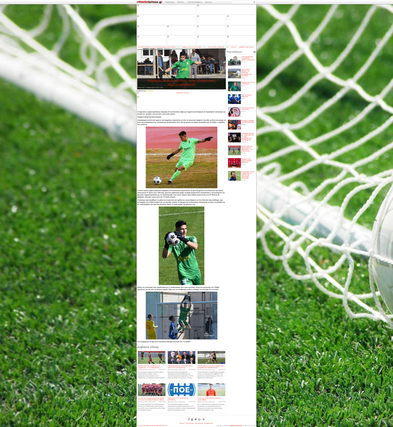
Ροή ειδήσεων (234, 51)
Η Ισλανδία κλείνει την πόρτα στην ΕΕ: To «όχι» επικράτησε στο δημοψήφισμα (223, 47)
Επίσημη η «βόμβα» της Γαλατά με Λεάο (180, 47)
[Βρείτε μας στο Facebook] (189, 419)
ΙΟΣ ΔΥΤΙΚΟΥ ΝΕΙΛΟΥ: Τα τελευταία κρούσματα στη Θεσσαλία (246, 73)
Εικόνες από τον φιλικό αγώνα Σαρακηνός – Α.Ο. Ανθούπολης (149, 366)
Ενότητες (208, 2)
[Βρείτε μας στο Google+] (199, 419)
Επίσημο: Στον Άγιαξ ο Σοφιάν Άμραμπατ (246, 160)
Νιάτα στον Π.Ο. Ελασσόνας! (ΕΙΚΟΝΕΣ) (178, 398)
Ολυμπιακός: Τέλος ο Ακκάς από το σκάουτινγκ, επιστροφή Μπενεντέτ (247, 175)
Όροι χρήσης (199, 423)
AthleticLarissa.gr (236, 425)
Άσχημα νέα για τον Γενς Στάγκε (247, 83)
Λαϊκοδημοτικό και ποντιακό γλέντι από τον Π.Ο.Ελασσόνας (180, 366)
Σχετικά (182, 423)
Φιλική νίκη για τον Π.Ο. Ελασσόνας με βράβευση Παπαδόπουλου (210, 366)
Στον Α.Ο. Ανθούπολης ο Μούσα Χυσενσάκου (209, 398)
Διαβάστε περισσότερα (246, 47)
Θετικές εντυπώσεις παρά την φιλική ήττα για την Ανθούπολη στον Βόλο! (151, 398)
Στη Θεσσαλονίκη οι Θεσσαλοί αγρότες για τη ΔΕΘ (247, 58)
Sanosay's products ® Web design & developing (152, 425)
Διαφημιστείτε (208, 423)
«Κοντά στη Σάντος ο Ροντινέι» (152, 47)
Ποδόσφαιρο (169, 2)
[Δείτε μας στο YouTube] (192, 419)
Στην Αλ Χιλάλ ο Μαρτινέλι (246, 95)
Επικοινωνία (190, 423)
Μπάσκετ (181, 2)
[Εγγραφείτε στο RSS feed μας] (204, 419)
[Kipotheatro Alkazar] (181, 93)
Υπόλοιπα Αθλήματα (194, 2)
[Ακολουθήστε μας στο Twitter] (195, 419)
